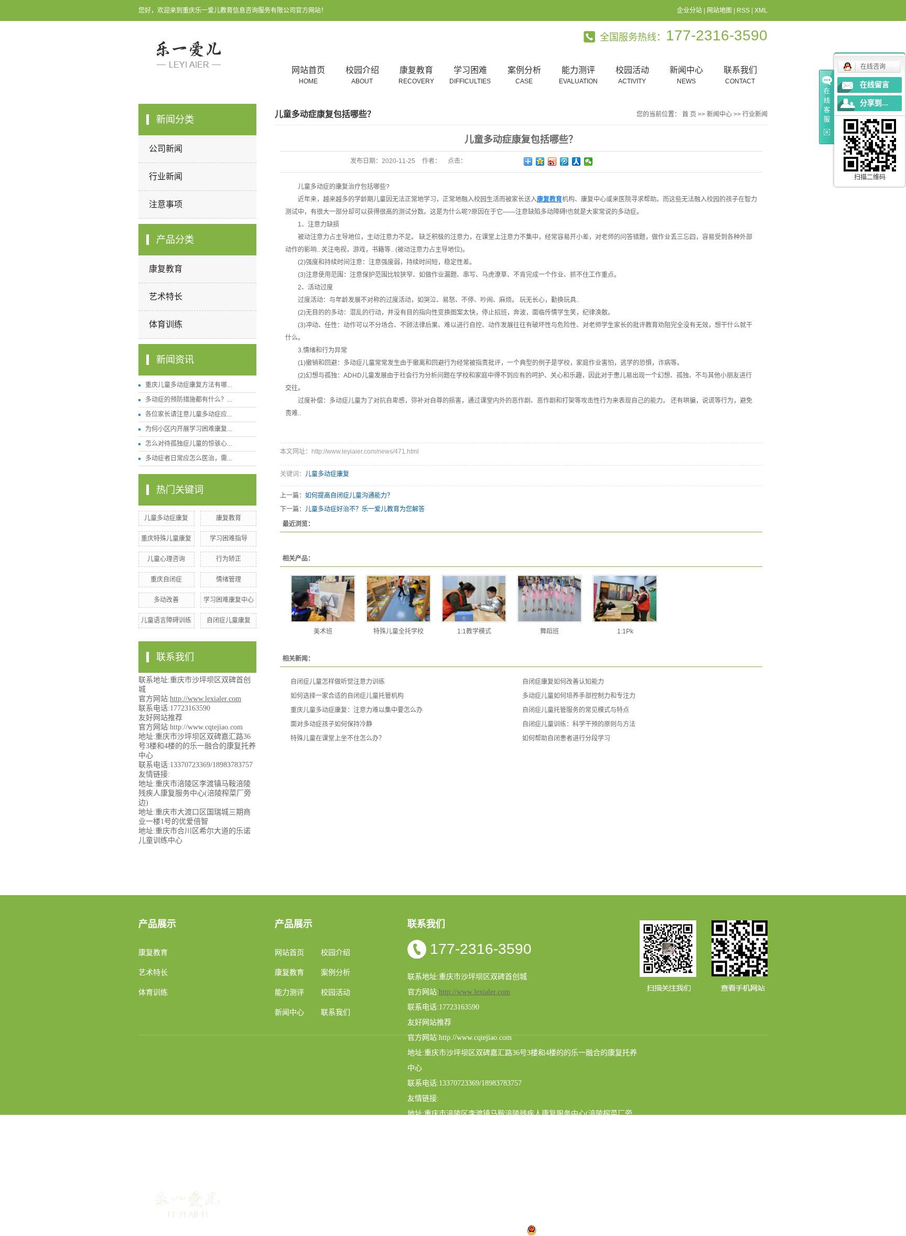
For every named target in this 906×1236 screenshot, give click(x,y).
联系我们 (740, 75)
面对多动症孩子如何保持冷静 (331, 724)
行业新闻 (165, 176)
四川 (399, 1230)
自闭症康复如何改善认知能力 (563, 681)
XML (761, 10)
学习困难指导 (228, 538)
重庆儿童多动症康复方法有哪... (188, 385)
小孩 (382, 1230)
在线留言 (874, 85)
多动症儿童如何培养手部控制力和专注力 (578, 696)
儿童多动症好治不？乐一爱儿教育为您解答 (365, 509)
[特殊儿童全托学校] (398, 598)
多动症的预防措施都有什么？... (188, 399)
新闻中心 (686, 75)
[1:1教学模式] (473, 598)
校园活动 (632, 75)
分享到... (874, 103)
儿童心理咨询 (166, 559)
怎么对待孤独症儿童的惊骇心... (188, 443)
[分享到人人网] (576, 161)
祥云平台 (414, 1217)
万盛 (517, 1230)
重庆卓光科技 (492, 1217)
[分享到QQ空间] (540, 161)
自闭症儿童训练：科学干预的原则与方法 (578, 724)
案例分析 (524, 75)
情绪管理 (228, 579)
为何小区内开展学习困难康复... (188, 429)
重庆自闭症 (166, 579)
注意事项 (165, 204)
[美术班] (322, 598)
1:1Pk (625, 631)
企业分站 (689, 10)
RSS (743, 10)
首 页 (689, 114)
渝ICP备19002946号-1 (317, 1217)
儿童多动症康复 (166, 518)
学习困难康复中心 (228, 600)
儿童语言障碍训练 (166, 620)
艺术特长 (165, 296)
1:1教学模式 (474, 631)
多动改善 (166, 600)
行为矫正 (228, 559)
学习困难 (470, 75)
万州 (466, 1230)
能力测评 (578, 75)
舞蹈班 (549, 631)
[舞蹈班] (549, 598)
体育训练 (165, 324)
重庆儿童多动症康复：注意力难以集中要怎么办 (356, 710)
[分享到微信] (588, 161)
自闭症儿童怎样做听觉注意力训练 (337, 681)
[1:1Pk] (624, 598)
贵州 (450, 1230)
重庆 (366, 1230)
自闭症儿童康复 (229, 620)
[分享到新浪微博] (552, 161)
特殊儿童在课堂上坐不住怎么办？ (337, 738)
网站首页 (308, 75)
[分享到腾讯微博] (564, 161)
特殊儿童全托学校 (398, 631)
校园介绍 (362, 75)
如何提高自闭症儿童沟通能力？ (349, 495)
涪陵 (433, 1230)
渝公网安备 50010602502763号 (590, 1230)
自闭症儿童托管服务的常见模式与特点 (575, 710)
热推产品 (294, 1230)
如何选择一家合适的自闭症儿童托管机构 (347, 696)
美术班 (323, 631)
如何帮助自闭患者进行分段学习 (566, 738)
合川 (483, 1230)
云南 (416, 1230)
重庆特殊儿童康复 (166, 538)
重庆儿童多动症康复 (666, 1192)
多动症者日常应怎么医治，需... (188, 458)
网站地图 (719, 10)
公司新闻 (165, 148)
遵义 (500, 1230)
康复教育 (416, 75)
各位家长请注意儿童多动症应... (188, 414)
